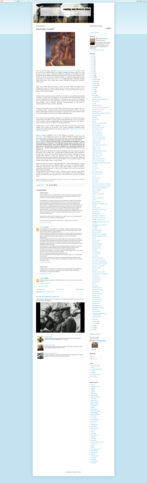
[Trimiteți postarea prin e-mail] (47, 184)
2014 (92, 72)
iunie (93, 91)
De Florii (94, 199)
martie (94, 319)
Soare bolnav (95, 285)
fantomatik (93, 433)
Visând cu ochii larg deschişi (98, 139)
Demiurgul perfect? (96, 248)
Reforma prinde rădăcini (97, 197)
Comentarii (94, 358)
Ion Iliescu (93, 423)
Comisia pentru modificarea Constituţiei (101, 184)
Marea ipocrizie (95, 281)
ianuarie (94, 323)
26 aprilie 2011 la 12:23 (45, 283)
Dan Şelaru (93, 440)
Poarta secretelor (96, 240)
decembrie (95, 79)
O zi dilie (94, 103)
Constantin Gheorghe (103, 38)
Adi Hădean (93, 462)
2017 (92, 66)
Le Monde (93, 372)
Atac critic (93, 454)
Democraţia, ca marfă (97, 155)
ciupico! (93, 447)
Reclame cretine (96, 295)
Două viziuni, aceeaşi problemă (99, 262)
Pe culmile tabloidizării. (97, 244)
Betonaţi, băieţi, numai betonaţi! (99, 234)
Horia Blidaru (94, 426)
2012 (92, 76)
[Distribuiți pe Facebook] (55, 185)
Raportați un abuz (95, 334)
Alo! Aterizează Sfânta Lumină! (99, 151)
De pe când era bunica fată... (98, 260)
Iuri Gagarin (95, 228)
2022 (92, 56)
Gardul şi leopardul (96, 190)
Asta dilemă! (95, 256)
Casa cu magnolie (96, 311)
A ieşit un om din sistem (49, 345)
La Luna (94, 170)
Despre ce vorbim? (96, 147)
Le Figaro (93, 371)
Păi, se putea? (95, 168)
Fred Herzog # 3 (102, 341)
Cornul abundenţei (96, 157)
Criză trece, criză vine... (97, 293)
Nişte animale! (95, 309)
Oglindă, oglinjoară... (97, 201)
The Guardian (94, 376)
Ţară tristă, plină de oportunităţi (99, 188)
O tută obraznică (96, 213)
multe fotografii (94, 412)
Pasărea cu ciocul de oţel (98, 193)
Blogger (79, 472)
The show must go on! (97, 174)
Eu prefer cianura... (96, 207)
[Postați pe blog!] (51, 185)
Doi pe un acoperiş (96, 301)
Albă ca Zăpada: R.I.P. (97, 129)
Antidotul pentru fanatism (98, 307)
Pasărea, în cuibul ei (97, 131)
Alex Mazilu (93, 459)
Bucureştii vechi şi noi (96, 449)
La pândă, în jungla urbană (98, 137)
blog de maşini (94, 452)
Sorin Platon (94, 398)
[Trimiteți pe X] (53, 185)
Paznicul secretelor (96, 246)
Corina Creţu (94, 443)
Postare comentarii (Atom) (49, 291)
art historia (93, 457)
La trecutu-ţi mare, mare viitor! (99, 209)
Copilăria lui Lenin (96, 149)
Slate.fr (92, 367)
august (94, 87)
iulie (93, 89)
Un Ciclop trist (95, 180)
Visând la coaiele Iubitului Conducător (101, 186)
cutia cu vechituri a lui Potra (97, 442)
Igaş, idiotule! (95, 182)
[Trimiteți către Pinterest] (56, 185)
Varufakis (93, 390)
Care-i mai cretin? (96, 254)
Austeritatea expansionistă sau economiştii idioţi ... (99, 314)
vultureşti (93, 391)
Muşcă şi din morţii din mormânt (99, 263)
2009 (92, 327)
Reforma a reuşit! (96, 267)
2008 (92, 329)
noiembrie (94, 81)
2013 (92, 74)
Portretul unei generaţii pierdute (99, 236)
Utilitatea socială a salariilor (98, 271)
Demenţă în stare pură (97, 287)
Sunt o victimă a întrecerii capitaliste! (100, 107)
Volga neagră (94, 393)
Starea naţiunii (95, 119)
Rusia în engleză (95, 404)
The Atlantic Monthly (95, 365)
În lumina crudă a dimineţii (98, 127)
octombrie (94, 83)
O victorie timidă (96, 303)
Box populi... (95, 270)
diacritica (93, 436)
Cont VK (93, 384)
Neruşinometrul (95, 291)
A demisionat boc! (96, 316)
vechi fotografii (94, 395)
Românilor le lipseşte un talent (99, 123)
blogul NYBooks (94, 450)
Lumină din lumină (96, 141)
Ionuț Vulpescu (94, 421)
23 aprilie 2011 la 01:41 (45, 262)
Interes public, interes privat (98, 215)
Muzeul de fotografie (95, 410)
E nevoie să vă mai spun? (98, 161)
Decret (93, 196)
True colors (94, 166)
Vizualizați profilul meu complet (97, 50)
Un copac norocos (96, 279)
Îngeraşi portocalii (96, 178)
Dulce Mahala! (94, 435)
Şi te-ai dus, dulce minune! (98, 109)
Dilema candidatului (96, 232)
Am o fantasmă (95, 275)
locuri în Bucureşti (95, 419)
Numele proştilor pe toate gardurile (100, 273)
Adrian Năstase (94, 461)
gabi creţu (93, 429)
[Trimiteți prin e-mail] (50, 185)
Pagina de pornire (60, 289)
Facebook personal (95, 386)
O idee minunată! (96, 297)
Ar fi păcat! (94, 250)
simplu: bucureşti (95, 402)
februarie (94, 321)
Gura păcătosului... (96, 277)
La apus (94, 238)
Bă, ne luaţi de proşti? (97, 172)
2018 (92, 64)
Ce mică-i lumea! (48, 336)
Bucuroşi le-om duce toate (98, 266)
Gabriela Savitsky (95, 428)
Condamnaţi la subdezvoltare (99, 217)
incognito (42, 227)
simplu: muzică (94, 400)
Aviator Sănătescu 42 (97, 153)
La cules (94, 176)
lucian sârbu (94, 416)
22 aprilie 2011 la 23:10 (45, 222)
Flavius (92, 431)
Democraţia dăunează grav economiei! (101, 113)
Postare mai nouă (40, 289)
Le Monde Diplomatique (96, 369)
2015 (92, 70)
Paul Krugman (94, 409)
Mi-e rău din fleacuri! (97, 111)
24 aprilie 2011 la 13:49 (45, 273)
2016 (92, 68)
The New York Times (95, 374)
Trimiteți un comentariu (43, 286)
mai (93, 93)
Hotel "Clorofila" (96, 101)
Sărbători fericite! (96, 143)
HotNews (93, 388)
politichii (93, 407)
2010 (92, 325)
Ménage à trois (95, 192)
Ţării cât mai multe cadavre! (98, 219)
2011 (92, 78)
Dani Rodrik (93, 438)
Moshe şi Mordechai (95, 414)
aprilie (94, 95)
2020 (92, 60)
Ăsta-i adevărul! (95, 211)
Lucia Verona (94, 417)
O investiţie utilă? (96, 252)
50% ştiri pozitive (96, 125)
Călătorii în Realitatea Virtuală (98, 340)
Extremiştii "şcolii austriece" (50, 353)
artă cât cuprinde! (95, 455)
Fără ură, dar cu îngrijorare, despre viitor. (48, 296)
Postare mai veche (80, 289)
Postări (93, 356)
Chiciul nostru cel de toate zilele (99, 145)
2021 (92, 58)
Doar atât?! (94, 117)
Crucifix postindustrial (97, 133)
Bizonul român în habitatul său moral (100, 99)
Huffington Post (94, 424)
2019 (92, 62)
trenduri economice (95, 397)
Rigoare (94, 121)
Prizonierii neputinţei (97, 230)
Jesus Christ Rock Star (97, 135)
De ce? (94, 283)
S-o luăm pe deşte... (96, 97)
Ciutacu (93, 445)
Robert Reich (94, 405)
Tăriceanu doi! (95, 242)
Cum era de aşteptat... (97, 299)
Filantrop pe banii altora (97, 258)
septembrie (95, 85)
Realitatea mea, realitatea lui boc (99, 203)
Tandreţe (94, 205)
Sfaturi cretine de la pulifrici (98, 158)
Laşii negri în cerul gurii (97, 289)
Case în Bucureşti (96, 115)
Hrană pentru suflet (96, 305)
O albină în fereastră (97, 105)
